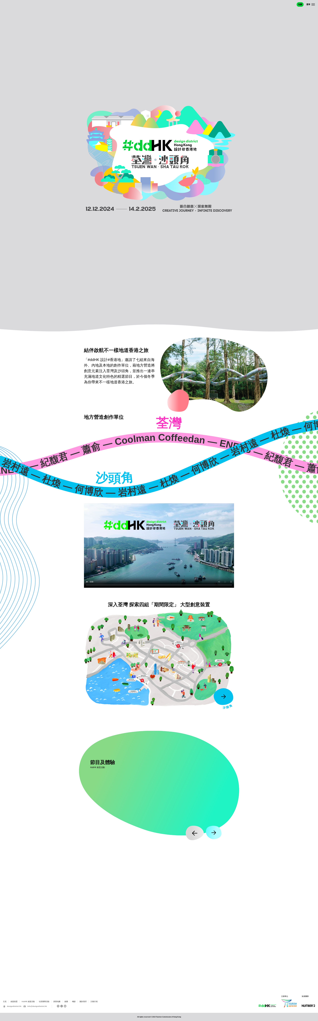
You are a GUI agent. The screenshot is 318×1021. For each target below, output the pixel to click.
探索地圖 (56, 1001)
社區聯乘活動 (44, 1001)
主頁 (4, 1001)
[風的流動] (217, 622)
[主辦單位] (289, 1003)
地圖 (300, 4)
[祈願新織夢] (199, 639)
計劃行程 (94, 1001)
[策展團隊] (308, 1006)
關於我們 (83, 1001)
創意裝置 (14, 1001)
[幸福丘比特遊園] (166, 670)
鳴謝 (74, 1001)
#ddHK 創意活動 (28, 1001)
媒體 (66, 1001)
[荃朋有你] (167, 631)
